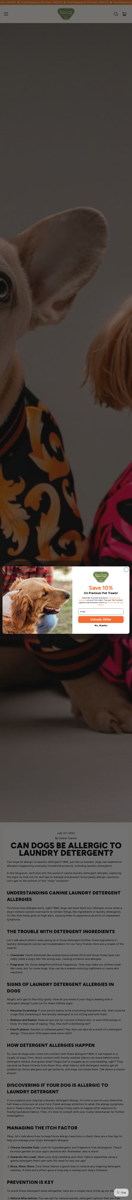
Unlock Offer (101, 619)
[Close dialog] (126, 569)
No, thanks (101, 625)
